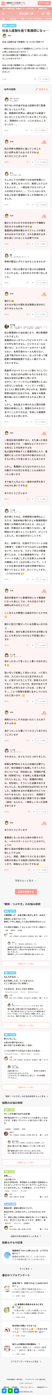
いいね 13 (42, 130)
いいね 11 (42, 422)
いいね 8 (43, 162)
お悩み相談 (12, 19)
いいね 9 (43, 204)
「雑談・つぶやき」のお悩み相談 (31, 19)
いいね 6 (43, 579)
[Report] (35, 79)
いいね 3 (45, 79)
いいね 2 (43, 314)
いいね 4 (43, 645)
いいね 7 (43, 244)
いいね (43, 811)
